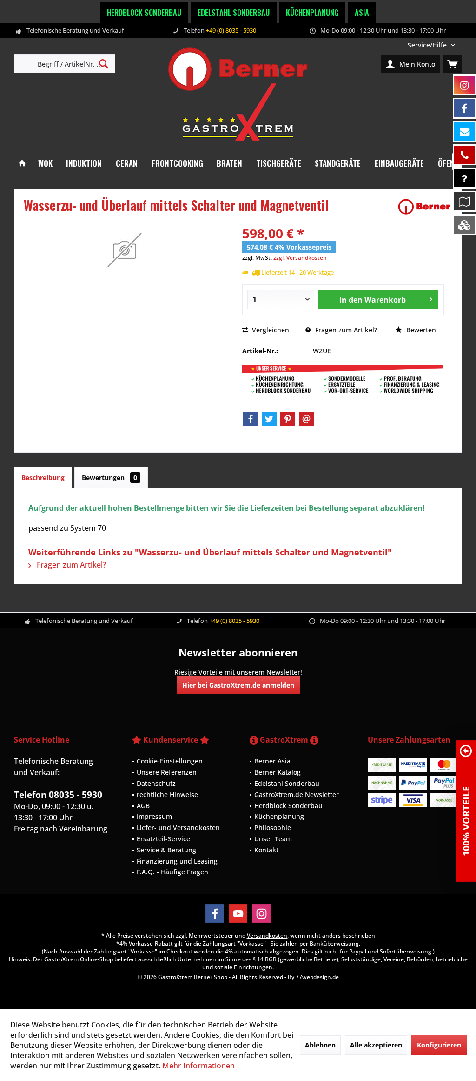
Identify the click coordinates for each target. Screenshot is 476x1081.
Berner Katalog (277, 772)
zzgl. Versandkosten (300, 258)
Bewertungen (109, 477)
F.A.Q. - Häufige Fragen (172, 871)
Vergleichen (269, 329)
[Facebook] (250, 419)
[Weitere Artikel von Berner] (424, 206)
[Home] (22, 164)
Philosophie (272, 827)
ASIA (362, 12)
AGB (143, 805)
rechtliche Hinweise (167, 794)
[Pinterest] (287, 419)
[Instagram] (261, 913)
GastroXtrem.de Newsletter (296, 794)
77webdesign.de (317, 977)
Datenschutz (156, 783)
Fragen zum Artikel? (345, 329)
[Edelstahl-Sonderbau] (464, 224)
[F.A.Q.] (464, 178)
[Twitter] (269, 419)
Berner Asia (272, 761)
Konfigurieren (439, 1044)
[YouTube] (238, 913)
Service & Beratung (166, 849)
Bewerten (420, 329)
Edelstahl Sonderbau (234, 12)
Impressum (154, 816)
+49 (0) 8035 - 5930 (231, 30)
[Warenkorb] (452, 63)
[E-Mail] (306, 419)
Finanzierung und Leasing (177, 861)
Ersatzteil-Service (163, 838)
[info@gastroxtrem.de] (464, 131)
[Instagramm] (464, 84)
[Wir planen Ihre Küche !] (464, 201)
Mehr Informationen (198, 1066)
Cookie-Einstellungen (170, 761)
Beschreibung (43, 477)
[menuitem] (431, 45)
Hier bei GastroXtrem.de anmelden (238, 685)
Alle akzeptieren (376, 1044)
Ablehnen (320, 1044)
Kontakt (266, 849)
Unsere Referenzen (167, 772)
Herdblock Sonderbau (144, 12)
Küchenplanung (312, 12)
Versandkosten (267, 935)
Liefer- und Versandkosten (178, 827)
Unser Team (273, 838)
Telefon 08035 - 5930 (58, 795)
